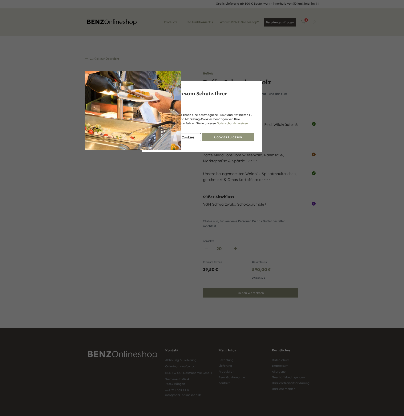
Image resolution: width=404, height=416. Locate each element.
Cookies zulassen (228, 137)
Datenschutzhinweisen (232, 123)
